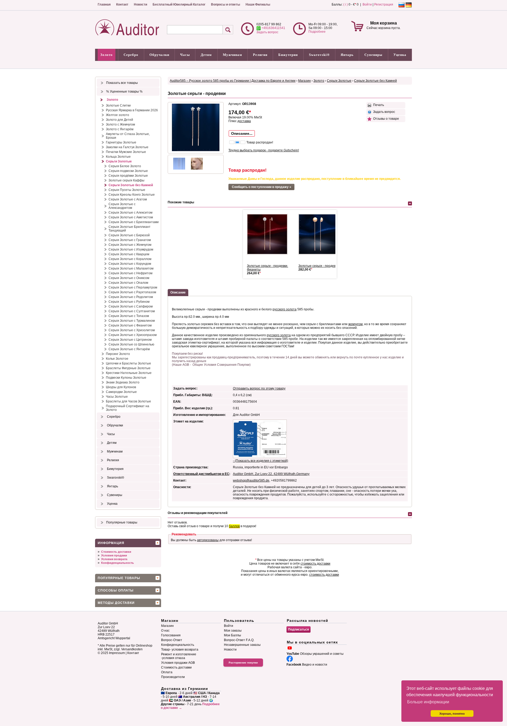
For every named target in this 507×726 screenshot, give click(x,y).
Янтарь (347, 55)
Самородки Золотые (121, 392)
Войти (367, 4)
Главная (104, 4)
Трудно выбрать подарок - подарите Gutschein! (263, 150)
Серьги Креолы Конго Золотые (132, 194)
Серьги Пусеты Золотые (127, 190)
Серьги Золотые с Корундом (130, 264)
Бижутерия (288, 55)
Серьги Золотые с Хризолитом (132, 330)
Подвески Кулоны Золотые (126, 377)
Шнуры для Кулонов (121, 387)
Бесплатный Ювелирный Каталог (179, 4)
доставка (244, 121)
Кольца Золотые (118, 156)
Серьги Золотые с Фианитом (130, 325)
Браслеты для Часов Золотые (128, 401)
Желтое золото (117, 115)
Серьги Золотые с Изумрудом (131, 249)
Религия (260, 55)
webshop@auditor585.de (251, 480)
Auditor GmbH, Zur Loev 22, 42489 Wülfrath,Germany (271, 474)
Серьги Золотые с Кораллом (130, 259)
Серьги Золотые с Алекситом (130, 212)
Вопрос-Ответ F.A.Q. (239, 640)
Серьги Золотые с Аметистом (131, 217)
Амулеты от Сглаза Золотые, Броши (128, 136)
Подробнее (317, 31)
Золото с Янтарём (119, 129)
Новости (140, 4)
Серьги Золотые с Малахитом (131, 268)
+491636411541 (273, 28)
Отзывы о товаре (385, 119)
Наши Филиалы (258, 4)
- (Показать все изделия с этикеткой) (260, 461)
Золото (106, 55)
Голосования (171, 635)
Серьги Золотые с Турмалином (132, 321)
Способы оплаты (116, 590)
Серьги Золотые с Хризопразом (133, 335)
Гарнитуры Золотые (121, 142)
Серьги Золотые (119, 161)
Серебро (131, 55)
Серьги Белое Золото (125, 166)
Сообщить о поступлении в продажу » (261, 187)
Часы (185, 55)
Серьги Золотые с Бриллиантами (134, 222)
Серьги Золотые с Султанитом (132, 311)
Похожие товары (181, 202)
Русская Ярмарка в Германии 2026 (132, 110)
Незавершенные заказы (242, 645)
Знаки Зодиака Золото (122, 382)
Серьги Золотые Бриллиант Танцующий (130, 228)
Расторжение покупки (243, 662)
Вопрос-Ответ (171, 640)
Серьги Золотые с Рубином (129, 302)
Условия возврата (114, 559)
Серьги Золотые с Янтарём (129, 349)
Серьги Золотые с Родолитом (131, 297)
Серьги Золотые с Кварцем (129, 254)
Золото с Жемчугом (120, 124)
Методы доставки (116, 603)
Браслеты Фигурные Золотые (128, 368)
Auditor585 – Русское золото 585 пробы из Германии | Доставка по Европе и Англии (232, 81)
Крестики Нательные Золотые (129, 373)
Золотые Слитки (118, 105)
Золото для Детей (119, 120)
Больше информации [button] (428, 702)
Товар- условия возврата (179, 649)
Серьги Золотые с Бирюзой (129, 235)
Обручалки (159, 55)
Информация (111, 543)
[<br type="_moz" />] (269, 234)
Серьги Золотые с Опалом (128, 283)
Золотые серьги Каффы (126, 180)
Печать (378, 105)
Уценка (399, 55)
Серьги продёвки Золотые (128, 175)
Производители (173, 677)
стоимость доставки (315, 563)
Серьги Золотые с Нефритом (130, 273)
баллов (234, 526)
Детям (206, 55)
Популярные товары (121, 522)
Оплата (166, 672)
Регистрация (383, 4)
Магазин (304, 81)
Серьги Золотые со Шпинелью (131, 344)
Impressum (117, 653)
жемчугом (355, 324)
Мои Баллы (232, 635)
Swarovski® (319, 55)
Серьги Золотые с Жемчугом (130, 245)
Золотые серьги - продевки (318, 266)
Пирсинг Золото (118, 354)
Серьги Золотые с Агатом (128, 199)
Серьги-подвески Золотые (128, 171)
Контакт (122, 4)
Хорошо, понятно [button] (452, 713)
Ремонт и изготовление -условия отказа (178, 656)
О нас (165, 630)
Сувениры (373, 55)
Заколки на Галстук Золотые (127, 147)
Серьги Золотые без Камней (131, 185)
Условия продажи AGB (178, 663)
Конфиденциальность (117, 562)
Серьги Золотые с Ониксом (129, 278)
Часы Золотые (117, 396)
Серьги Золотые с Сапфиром (131, 306)
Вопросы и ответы (225, 4)
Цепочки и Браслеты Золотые (128, 363)
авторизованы (208, 540)
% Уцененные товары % (124, 91)
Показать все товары (122, 83)
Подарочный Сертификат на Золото (127, 408)
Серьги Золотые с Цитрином (130, 340)
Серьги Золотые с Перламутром (133, 287)
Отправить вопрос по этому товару (259, 388)
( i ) (345, 4)
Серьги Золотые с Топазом (129, 316)
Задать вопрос (267, 32)
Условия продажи (114, 555)
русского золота (285, 309)
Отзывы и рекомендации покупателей (197, 513)
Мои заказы (233, 630)
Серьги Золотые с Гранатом (130, 240)
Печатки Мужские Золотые (126, 152)
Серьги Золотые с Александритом (122, 206)
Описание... (241, 133)
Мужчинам (232, 55)
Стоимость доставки (116, 551)
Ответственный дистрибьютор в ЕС (201, 474)
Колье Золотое (117, 358)
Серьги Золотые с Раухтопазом (132, 292)
